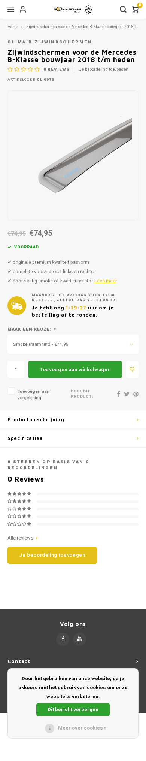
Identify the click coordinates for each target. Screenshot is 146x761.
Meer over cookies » (82, 727)
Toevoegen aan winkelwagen (75, 369)
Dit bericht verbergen (73, 709)
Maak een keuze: (31, 330)
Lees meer (105, 281)
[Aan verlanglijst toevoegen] (132, 369)
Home (12, 27)
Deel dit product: (82, 394)
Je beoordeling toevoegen (103, 70)
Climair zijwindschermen (49, 42)
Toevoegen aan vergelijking (33, 394)
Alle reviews (20, 538)
